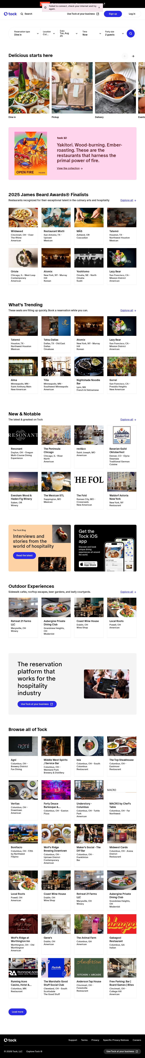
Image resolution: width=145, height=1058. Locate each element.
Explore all (127, 200)
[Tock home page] (10, 14)
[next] (133, 56)
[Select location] (54, 33)
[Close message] (99, 8)
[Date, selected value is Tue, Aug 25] (76, 33)
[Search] (131, 33)
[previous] (124, 56)
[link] (23, 226)
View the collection (68, 168)
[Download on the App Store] (90, 564)
